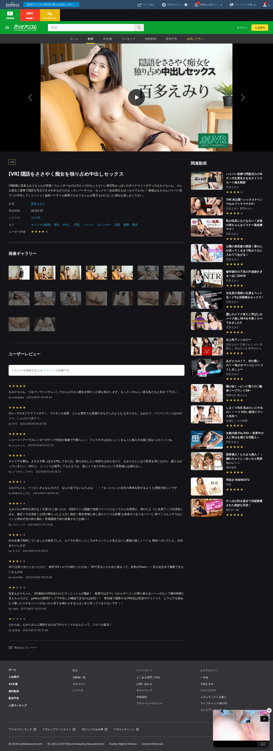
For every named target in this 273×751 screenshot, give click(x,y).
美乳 (56, 224)
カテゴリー (79, 683)
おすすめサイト (209, 670)
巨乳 (77, 224)
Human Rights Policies (123, 743)
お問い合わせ (144, 683)
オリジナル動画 (41, 224)
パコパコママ (208, 690)
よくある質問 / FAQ (148, 677)
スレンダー (104, 224)
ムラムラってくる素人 (213, 696)
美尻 (135, 224)
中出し (67, 224)
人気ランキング (18, 705)
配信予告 (171, 38)
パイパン (88, 224)
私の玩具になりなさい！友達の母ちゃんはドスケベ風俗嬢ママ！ (244, 225)
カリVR (35, 217)
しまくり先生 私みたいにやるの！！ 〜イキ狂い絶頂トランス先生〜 (244, 412)
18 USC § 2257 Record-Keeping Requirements (75, 743)
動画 (90, 38)
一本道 (204, 677)
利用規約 (141, 696)
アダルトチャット (124, 729)
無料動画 (150, 38)
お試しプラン (195, 38)
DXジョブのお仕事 (92, 729)
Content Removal (152, 743)
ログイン (242, 27)
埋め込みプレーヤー (25, 647)
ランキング (129, 38)
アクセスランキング (20, 729)
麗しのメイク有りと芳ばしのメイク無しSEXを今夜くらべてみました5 (244, 318)
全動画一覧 (79, 677)
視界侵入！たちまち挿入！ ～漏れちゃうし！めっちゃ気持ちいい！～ (244, 458)
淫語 (117, 224)
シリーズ (78, 690)
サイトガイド (144, 670)
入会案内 (260, 27)
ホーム (74, 38)
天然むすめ (206, 683)
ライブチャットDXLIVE (213, 703)
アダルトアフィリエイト (57, 729)
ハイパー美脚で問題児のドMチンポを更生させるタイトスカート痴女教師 (244, 178)
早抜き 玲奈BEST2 (238, 479)
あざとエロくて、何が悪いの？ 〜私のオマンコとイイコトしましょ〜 (244, 365)
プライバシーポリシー (149, 703)
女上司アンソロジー (238, 339)
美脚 (126, 224)
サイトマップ (144, 690)
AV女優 (107, 38)
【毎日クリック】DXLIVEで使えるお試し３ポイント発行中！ (52, 4)
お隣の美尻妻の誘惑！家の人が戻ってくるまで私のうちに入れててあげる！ (244, 250)
